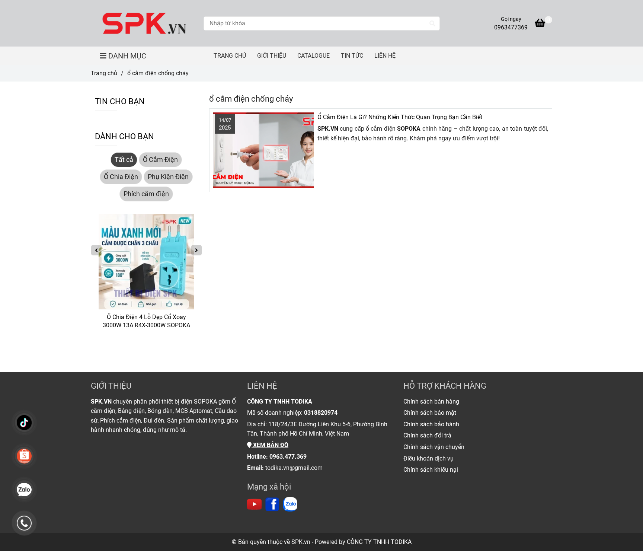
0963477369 (511, 27)
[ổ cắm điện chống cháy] (144, 23)
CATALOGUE (313, 55)
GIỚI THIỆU (271, 55)
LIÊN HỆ (385, 55)
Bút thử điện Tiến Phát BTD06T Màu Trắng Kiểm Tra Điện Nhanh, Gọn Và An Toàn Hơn (172, 321)
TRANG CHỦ (230, 55)
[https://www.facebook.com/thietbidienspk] (272, 504)
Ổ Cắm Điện (160, 159)
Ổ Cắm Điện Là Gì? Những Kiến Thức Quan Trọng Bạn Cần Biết (399, 117)
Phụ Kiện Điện (168, 177)
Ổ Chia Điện (121, 177)
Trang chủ (104, 73)
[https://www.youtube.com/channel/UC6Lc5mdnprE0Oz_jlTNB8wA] (254, 504)
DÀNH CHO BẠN (124, 136)
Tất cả (124, 159)
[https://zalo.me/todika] (290, 504)
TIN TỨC (352, 55)
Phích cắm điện (146, 194)
